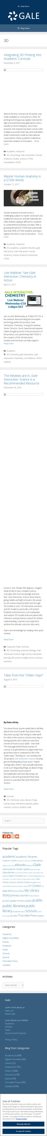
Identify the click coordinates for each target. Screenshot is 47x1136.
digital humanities (8, 865)
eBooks (20, 865)
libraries (16, 891)
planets (29, 803)
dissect (28, 800)
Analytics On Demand (24, 861)
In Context (35, 886)
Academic (11, 151)
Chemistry (14, 354)
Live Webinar (29, 358)
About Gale (10, 1013)
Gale (37, 864)
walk (29, 807)
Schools (25, 646)
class (22, 800)
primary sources (19, 895)
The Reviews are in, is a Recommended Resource (21, 379)
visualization (9, 162)
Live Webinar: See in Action (20, 276)
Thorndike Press (27, 915)
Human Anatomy (20, 255)
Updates (40, 916)
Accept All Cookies (23, 1131)
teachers (8, 661)
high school (26, 654)
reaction (7, 807)
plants (35, 803)
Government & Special (15, 1033)
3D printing (15, 155)
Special (6, 957)
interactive (32, 255)
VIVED (18, 162)
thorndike (14, 916)
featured (29, 865)
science (23, 158)
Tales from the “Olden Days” (23, 675)
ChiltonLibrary (37, 860)
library (21, 891)
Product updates (24, 900)
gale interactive (26, 354)
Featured (20, 151)
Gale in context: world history (26, 879)
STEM (30, 158)
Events (6, 941)
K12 (42, 886)
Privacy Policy (11, 1039)
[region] (23, 1115)
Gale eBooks (8, 872)
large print (7, 890)
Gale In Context (15, 875)
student (23, 807)
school (23, 911)
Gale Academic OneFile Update (16, 869)
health (39, 882)
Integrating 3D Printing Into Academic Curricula (22, 57)
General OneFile (23, 882)
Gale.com (9, 1010)
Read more (9, 343)
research (16, 911)
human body (9, 803)
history (26, 886)
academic (14, 247)
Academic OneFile (10, 860)
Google (33, 882)
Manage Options (23, 1124)
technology (6, 916)
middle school (28, 657)
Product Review (34, 896)
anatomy (24, 650)
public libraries (14, 905)
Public (18, 646)
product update (9, 900)
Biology (32, 650)
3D (8, 155)
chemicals (14, 800)
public (37, 900)
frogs (34, 800)
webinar (7, 361)
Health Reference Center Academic (13, 886)
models (16, 158)
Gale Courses (35, 869)
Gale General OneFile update (23, 873)
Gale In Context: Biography (32, 876)
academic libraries (28, 247)
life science (16, 657)
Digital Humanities (11, 937)
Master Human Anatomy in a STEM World (22, 178)
